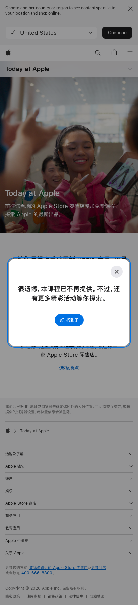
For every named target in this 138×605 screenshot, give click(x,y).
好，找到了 (69, 320)
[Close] (116, 271)
